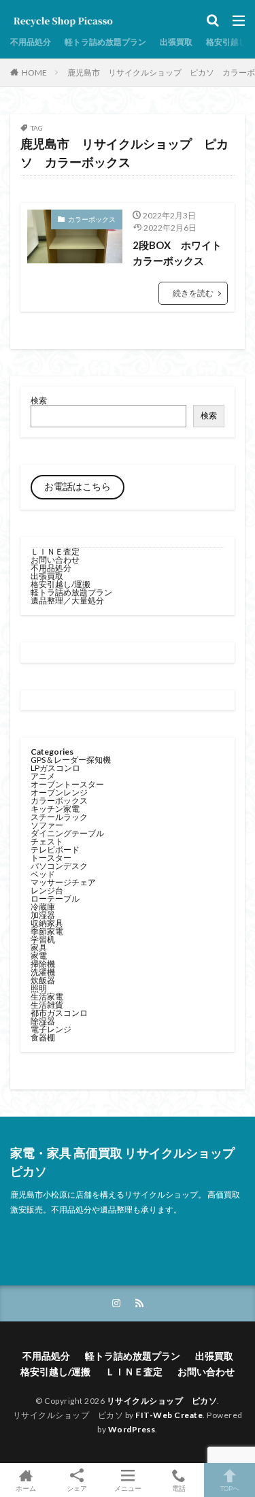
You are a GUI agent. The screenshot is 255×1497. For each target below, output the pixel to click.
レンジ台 (47, 890)
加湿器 (43, 915)
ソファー (47, 825)
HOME (34, 72)
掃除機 (43, 964)
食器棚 (43, 1037)
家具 (39, 947)
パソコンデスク (59, 866)
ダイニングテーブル (67, 833)
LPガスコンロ (55, 768)
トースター (51, 858)
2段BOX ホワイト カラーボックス (180, 253)
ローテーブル (55, 898)
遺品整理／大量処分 (67, 600)
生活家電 (47, 996)
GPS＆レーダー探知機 (71, 760)
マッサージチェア (63, 882)
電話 (179, 1488)
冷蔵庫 (43, 907)
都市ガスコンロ (59, 1013)
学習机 (43, 939)
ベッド (43, 874)
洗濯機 (43, 972)
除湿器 (43, 1021)
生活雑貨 (47, 1005)
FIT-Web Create (169, 1415)
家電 (39, 956)
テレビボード (55, 849)
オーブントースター (67, 784)
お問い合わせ (55, 560)
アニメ (43, 776)
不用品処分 (30, 42)
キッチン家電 (55, 809)
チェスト (47, 841)
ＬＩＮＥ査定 (55, 551)
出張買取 (176, 42)
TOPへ (229, 1488)
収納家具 (47, 923)
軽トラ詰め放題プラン (105, 42)
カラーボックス (92, 219)
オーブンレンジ (59, 792)
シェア (77, 1488)
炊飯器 (43, 980)
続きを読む (193, 293)
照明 (39, 988)
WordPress (132, 1429)
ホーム (26, 1488)
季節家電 (47, 931)
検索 (39, 400)
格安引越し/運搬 (60, 584)
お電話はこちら (77, 486)
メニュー (127, 1488)
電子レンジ (51, 1029)
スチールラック (59, 817)
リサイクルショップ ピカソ (162, 1401)
